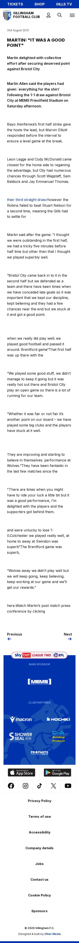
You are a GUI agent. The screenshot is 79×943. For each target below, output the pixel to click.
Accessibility (39, 832)
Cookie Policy (39, 895)
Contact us (39, 879)
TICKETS (15, 4)
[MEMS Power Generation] (39, 681)
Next (68, 634)
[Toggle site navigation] (72, 15)
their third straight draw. (27, 199)
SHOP (39, 4)
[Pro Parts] (39, 753)
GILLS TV (64, 4)
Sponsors (39, 911)
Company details (39, 848)
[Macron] (20, 719)
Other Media (52, 934)
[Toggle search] (59, 15)
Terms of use (39, 816)
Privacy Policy (39, 801)
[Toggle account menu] (48, 15)
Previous (14, 634)
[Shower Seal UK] (20, 736)
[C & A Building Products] (58, 736)
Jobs (39, 864)
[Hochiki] (58, 719)
